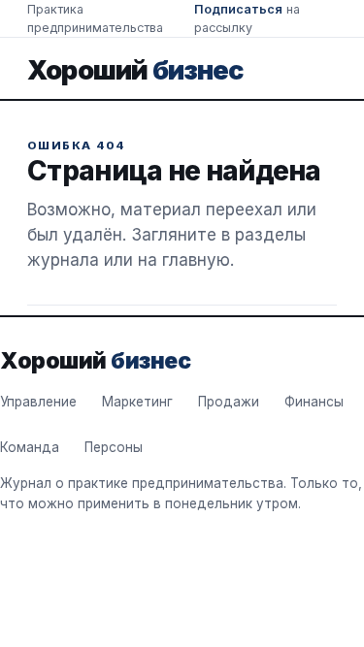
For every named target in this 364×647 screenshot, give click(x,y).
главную (196, 260)
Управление (38, 401)
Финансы (314, 401)
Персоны (113, 447)
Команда (29, 447)
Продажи (228, 401)
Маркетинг (137, 401)
